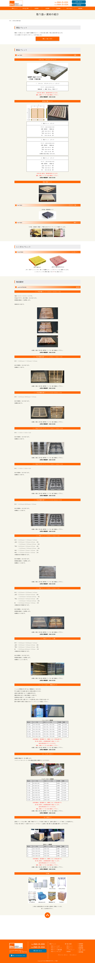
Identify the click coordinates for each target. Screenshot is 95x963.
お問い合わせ (69, 8)
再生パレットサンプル (56, 951)
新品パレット (70, 948)
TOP (10, 20)
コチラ (53, 271)
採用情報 (80, 8)
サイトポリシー (73, 955)
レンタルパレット (70, 949)
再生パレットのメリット (56, 948)
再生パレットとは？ (55, 946)
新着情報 (58, 8)
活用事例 (36, 8)
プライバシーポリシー (63, 955)
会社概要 (47, 8)
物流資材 (69, 951)
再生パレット (70, 946)
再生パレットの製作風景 (56, 949)
